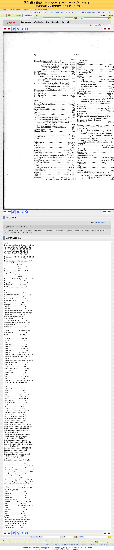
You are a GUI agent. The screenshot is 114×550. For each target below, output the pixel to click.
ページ (63, 18)
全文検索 (80, 18)
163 (95, 540)
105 (62, 540)
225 (15, 542)
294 (55, 542)
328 (76, 542)
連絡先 (106, 545)
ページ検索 (34, 18)
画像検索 (60, 545)
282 (49, 542)
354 (100, 542)
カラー (3, 15)
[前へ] (5, 30)
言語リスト (79, 545)
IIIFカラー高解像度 (15, 15)
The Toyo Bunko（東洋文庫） (73, 547)
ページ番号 (50, 12)
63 (37, 540)
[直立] (27, 30)
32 (18, 540)
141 (82, 540)
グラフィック (109, 12)
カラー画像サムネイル (36, 12)
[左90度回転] (13, 30)
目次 (44, 12)
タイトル (40, 18)
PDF (37, 15)
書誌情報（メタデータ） (61, 12)
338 (82, 542)
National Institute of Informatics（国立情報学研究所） (49, 547)
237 (22, 542)
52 (31, 540)
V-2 (36, 9)
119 (68, 540)
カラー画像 (81, 12)
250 (29, 542)
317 (69, 542)
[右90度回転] (18, 30)
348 (89, 542)
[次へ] (9, 30)
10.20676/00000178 (102, 223)
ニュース (111, 545)
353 (99, 542)
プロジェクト (86, 545)
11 (6, 540)
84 (49, 540)
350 (91, 542)
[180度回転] (22, 30)
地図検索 (66, 545)
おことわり (100, 545)
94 (55, 540)
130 (75, 540)
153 (89, 540)
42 (24, 540)
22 (12, 540)
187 (109, 540)
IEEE (31, 227)
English (111, 15)
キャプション (73, 12)
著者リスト (72, 545)
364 (108, 542)
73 (43, 540)
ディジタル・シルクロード (7, 9)
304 (62, 542)
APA (21, 227)
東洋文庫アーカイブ (21, 9)
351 (93, 542)
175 (102, 540)
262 (35, 542)
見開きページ (100, 12)
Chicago (16, 227)
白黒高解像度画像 (42, 9)
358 (104, 542)
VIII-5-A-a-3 (30, 9)
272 (42, 542)
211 (9, 542)
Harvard (26, 227)
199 (2, 542)
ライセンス (94, 545)
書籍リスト (49, 545)
